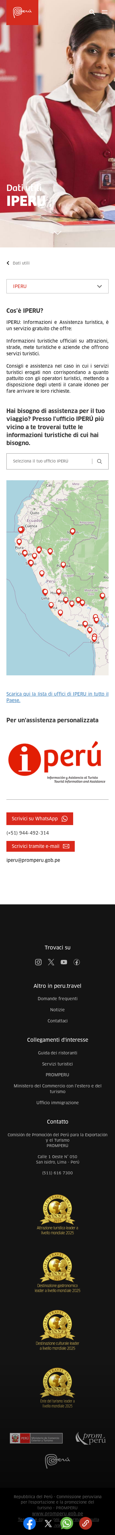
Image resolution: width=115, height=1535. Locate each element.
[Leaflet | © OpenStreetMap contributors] (57, 577)
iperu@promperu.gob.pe (33, 860)
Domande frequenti (58, 998)
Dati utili (21, 263)
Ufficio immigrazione (57, 1102)
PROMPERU (57, 1075)
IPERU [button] (20, 286)
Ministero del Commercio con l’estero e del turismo (58, 1089)
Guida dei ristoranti (57, 1053)
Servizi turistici (57, 1064)
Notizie (57, 1010)
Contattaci (58, 1021)
